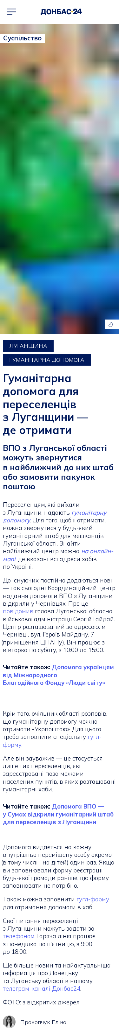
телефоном (19, 936)
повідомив (19, 611)
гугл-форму (92, 899)
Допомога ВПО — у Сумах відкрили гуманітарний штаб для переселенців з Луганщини (58, 814)
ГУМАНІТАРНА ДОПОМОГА (46, 359)
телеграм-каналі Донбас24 (41, 988)
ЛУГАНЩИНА (28, 345)
